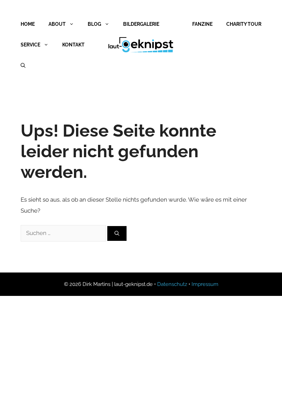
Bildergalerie (141, 24)
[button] (15, 391)
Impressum (205, 284)
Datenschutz (172, 284)
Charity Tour (243, 24)
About (57, 24)
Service (30, 44)
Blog (94, 24)
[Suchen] (117, 233)
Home (28, 24)
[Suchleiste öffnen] (23, 65)
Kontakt (73, 44)
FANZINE (202, 24)
